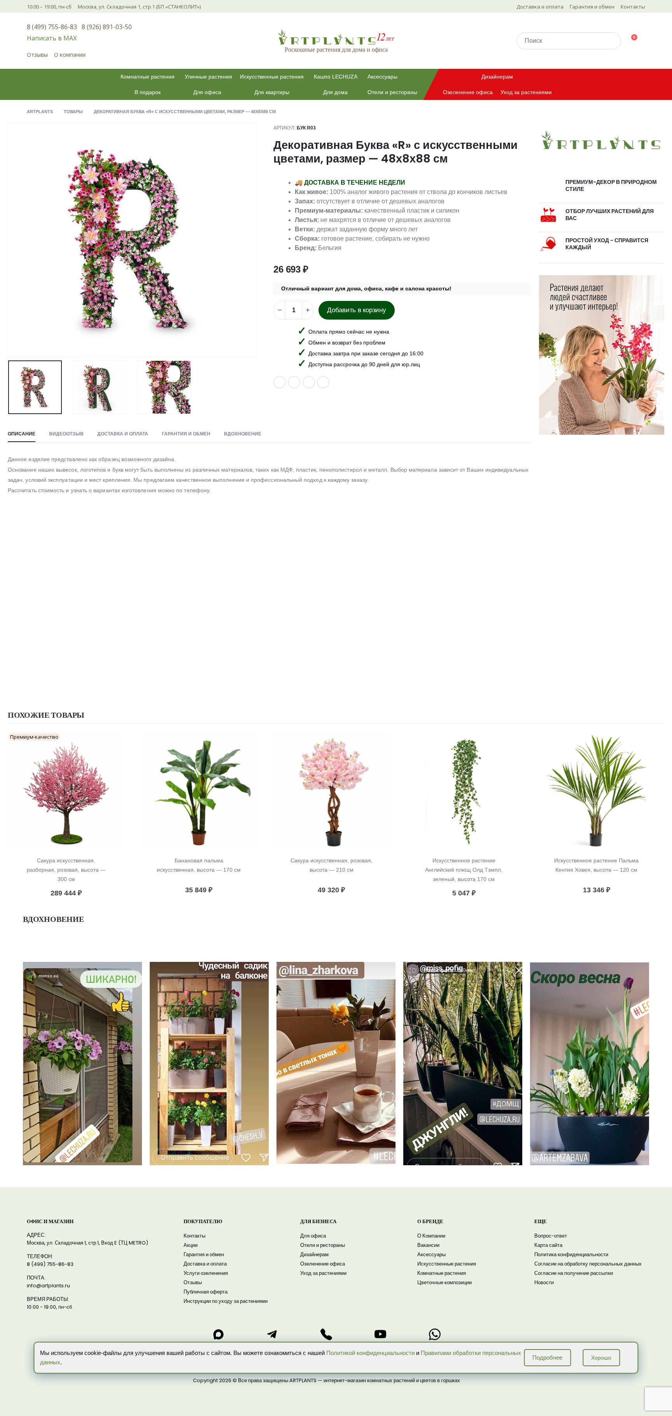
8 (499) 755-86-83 (52, 27)
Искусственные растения (272, 76)
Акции (191, 1245)
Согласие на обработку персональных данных (588, 1263)
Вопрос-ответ (550, 1235)
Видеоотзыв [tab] (66, 434)
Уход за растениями (526, 92)
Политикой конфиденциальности (370, 1353)
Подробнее (547, 1357)
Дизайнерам (497, 76)
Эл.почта (309, 382)
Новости (544, 1282)
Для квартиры (271, 92)
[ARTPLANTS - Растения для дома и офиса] (336, 37)
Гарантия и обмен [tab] (186, 434)
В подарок (148, 92)
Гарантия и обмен (592, 6)
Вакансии (428, 1245)
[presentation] (10, 240)
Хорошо (601, 1358)
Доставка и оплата (540, 6)
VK (279, 382)
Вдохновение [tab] (242, 434)
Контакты (633, 6)
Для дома (335, 92)
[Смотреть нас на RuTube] (380, 1334)
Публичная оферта (206, 1291)
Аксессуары (382, 76)
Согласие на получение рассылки (573, 1273)
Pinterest (294, 382)
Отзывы (37, 54)
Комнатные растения (148, 76)
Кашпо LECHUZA (335, 76)
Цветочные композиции (444, 1282)
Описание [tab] (21, 434)
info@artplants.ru (48, 1285)
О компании (70, 54)
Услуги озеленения (206, 1273)
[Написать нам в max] (218, 1334)
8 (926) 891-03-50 (107, 27)
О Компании (431, 1235)
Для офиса (207, 92)
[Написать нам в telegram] (272, 1334)
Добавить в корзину (356, 310)
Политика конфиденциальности (571, 1254)
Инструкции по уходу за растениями (226, 1301)
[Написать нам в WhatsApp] (434, 1334)
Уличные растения (208, 76)
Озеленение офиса (468, 92)
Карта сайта (548, 1245)
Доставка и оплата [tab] (122, 434)
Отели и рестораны (392, 92)
